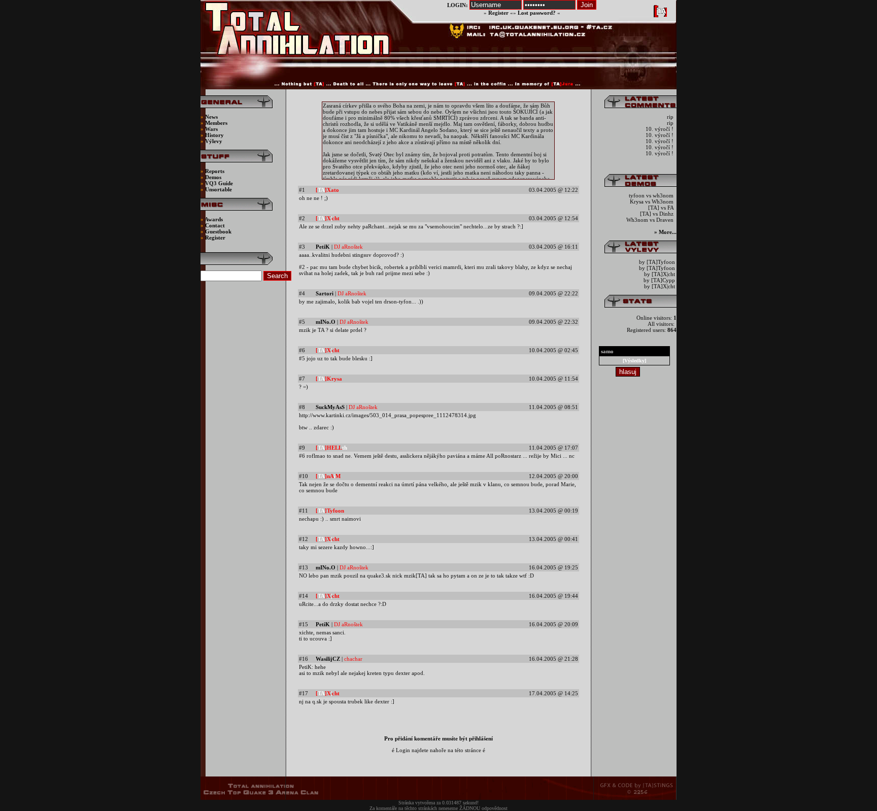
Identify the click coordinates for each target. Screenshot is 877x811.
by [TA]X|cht (659, 274)
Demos (213, 177)
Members (216, 123)
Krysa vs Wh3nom (652, 201)
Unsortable (218, 189)
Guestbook (218, 231)
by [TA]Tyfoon (657, 262)
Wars (211, 129)
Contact (215, 225)
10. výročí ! (660, 129)
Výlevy (213, 141)
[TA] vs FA (661, 208)
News (211, 117)
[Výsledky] (634, 360)
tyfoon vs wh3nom (652, 195)
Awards (214, 219)
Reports (214, 171)
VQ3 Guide (219, 183)
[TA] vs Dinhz (657, 214)
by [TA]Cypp (659, 280)
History (214, 135)
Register (498, 13)
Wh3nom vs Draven (650, 220)
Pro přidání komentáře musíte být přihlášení (438, 738)
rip (671, 117)
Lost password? (537, 13)
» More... (665, 232)
